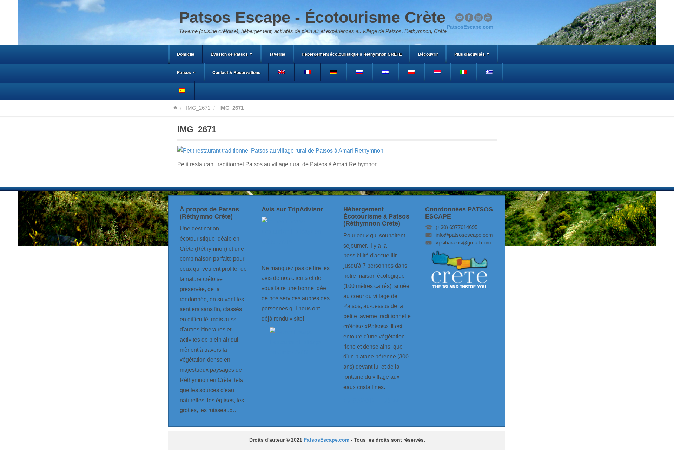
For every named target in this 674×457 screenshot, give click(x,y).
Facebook (469, 17)
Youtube (488, 17)
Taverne (277, 54)
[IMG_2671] (280, 151)
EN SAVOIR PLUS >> (371, 401)
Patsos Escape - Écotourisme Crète (312, 17)
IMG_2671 (198, 108)
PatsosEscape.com (326, 440)
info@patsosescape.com (464, 235)
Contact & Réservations (236, 72)
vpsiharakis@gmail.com (463, 243)
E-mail (459, 17)
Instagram (478, 17)
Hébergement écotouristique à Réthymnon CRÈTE (352, 54)
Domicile (185, 54)
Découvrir (428, 54)
